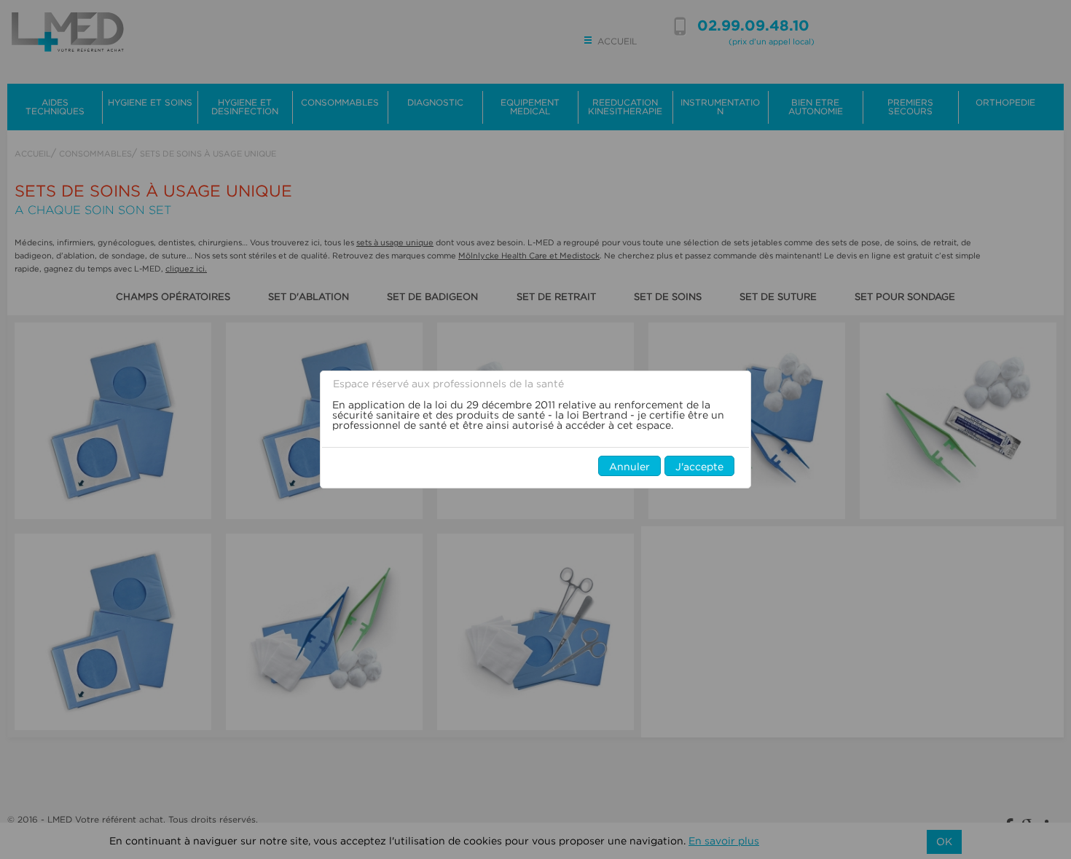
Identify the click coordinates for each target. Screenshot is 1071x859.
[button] (629, 466)
